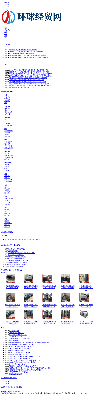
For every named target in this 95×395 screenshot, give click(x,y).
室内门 (6, 193)
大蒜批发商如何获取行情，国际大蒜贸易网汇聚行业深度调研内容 (30, 74)
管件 (5, 187)
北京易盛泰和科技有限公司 (17, 264)
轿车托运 (7, 99)
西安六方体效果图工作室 (16, 259)
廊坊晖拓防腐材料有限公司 (17, 257)
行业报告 (7, 108)
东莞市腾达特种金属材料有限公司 (19, 260)
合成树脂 (7, 213)
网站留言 (18, 391)
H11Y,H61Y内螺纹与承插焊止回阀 (20, 346)
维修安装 (7, 110)
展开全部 (4, 91)
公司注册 (7, 114)
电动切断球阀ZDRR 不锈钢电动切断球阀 (22, 362)
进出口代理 (8, 112)
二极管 (6, 170)
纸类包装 (7, 178)
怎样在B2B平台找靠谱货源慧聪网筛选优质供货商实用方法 (28, 78)
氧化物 (6, 209)
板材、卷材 (8, 146)
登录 (2, 232)
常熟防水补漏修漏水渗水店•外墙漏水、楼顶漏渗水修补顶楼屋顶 (30, 86)
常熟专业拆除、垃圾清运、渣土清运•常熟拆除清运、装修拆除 (29, 84)
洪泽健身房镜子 (14, 340)
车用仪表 (7, 159)
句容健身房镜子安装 (15, 337)
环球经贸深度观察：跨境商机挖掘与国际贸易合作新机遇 (27, 82)
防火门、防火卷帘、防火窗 (18, 364)
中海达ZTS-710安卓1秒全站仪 (18, 372)
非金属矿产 (8, 142)
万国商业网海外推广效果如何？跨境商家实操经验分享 (26, 80)
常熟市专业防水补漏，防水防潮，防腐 (21, 87)
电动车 (6, 221)
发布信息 (10, 232)
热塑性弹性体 (8, 131)
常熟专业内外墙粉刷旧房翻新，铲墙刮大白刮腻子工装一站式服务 (30, 57)
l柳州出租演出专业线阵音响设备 (19, 358)
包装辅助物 (8, 182)
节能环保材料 (8, 198)
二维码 (6, 6)
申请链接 (7, 383)
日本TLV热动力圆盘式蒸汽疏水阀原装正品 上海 (24, 360)
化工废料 (7, 215)
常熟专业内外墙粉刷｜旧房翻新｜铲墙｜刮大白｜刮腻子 (27, 55)
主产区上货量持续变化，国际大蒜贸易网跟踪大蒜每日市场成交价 (30, 76)
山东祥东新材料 (13, 251)
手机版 (6, 4)
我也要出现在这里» (7, 245)
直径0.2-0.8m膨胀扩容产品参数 (19, 348)
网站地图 (11, 391)
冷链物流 (7, 101)
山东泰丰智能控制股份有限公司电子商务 (21, 253)
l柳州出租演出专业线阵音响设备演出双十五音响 (24, 356)
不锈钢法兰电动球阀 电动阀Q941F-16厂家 (22, 366)
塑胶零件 (7, 133)
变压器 (6, 166)
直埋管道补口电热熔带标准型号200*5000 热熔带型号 (26, 52)
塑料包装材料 (8, 180)
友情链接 (7, 381)
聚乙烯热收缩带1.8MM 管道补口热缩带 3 (86, 288)
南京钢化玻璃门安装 (15, 374)
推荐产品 (4, 272)
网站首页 (4, 391)
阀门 (5, 119)
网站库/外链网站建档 (15, 387)
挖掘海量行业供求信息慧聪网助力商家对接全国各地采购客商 (29, 72)
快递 (5, 103)
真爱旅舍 (4, 387)
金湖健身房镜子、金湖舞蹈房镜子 (20, 339)
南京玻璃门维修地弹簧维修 (18, 335)
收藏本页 (7, 2)
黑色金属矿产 (8, 148)
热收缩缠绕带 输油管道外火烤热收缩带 (21, 53)
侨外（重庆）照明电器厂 (16, 255)
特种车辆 (7, 227)
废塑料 (6, 134)
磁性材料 (7, 144)
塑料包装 (7, 176)
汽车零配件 (8, 223)
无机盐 (6, 211)
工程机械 (7, 123)
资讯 (5, 64)
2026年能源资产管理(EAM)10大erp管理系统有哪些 (25, 370)
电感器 (6, 164)
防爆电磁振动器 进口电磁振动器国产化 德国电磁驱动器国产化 (29, 342)
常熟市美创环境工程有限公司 (17, 262)
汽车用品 (7, 225)
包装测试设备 (8, 155)
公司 (14, 270)
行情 (9, 270)
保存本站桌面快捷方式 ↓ (9, 378)
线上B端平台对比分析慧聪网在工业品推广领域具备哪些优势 (28, 70)
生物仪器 (7, 153)
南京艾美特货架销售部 (15, 266)
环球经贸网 (4, 393)
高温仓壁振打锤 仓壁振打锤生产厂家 (21, 344)
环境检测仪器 (8, 157)
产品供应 (7, 44)
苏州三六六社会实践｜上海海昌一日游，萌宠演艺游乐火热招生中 (30, 368)
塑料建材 (7, 191)
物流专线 (7, 97)
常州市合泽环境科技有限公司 (17, 249)
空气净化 (7, 202)
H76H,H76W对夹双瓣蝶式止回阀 (19, 352)
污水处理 (7, 200)
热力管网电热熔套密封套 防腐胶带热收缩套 (23, 50)
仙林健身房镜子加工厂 (16, 333)
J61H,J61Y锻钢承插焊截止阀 (18, 354)
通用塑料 (7, 136)
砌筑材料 (7, 189)
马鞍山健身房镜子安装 (16, 350)
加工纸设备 (8, 125)
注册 (5, 232)
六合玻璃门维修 (14, 331)
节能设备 (7, 204)
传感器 (6, 168)
